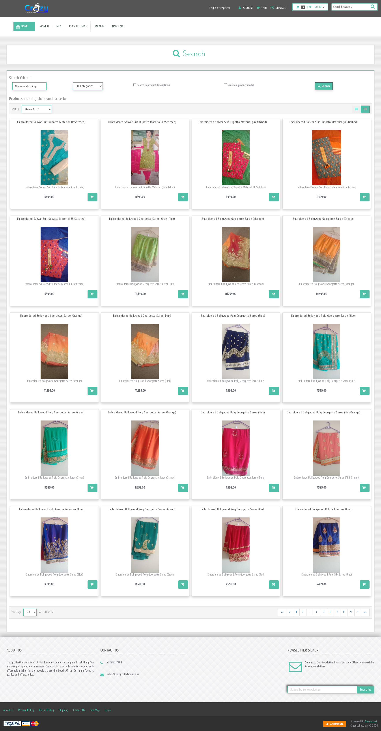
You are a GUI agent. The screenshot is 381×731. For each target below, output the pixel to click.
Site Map (95, 710)
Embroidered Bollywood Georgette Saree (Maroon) (233, 219)
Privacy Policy (26, 710)
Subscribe (366, 689)
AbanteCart (371, 721)
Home (24, 26)
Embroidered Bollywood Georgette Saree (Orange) (324, 219)
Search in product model (240, 85)
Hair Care (117, 26)
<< (282, 612)
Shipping (63, 710)
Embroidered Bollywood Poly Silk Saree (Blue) (323, 509)
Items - (312, 7)
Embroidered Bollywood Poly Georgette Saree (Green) (51, 412)
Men (58, 26)
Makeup (99, 26)
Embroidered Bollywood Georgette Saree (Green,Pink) (142, 219)
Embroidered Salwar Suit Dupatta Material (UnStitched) (51, 122)
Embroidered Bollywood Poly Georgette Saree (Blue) (233, 316)
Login (108, 710)
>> (365, 612)
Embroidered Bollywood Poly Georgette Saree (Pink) (233, 412)
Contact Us (79, 710)
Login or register (219, 8)
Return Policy (46, 710)
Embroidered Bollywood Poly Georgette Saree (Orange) (142, 412)
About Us (8, 710)
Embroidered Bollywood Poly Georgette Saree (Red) (233, 509)
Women (43, 26)
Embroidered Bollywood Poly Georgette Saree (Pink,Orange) (323, 412)
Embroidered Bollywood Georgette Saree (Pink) (142, 316)
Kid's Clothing (77, 26)
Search (325, 86)
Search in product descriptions (153, 85)
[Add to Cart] (92, 197)
